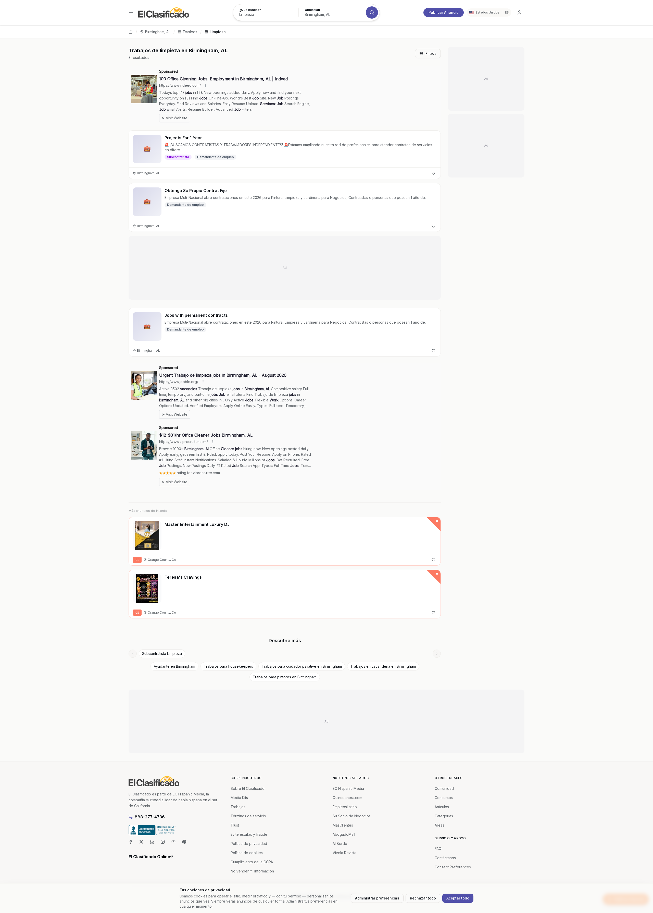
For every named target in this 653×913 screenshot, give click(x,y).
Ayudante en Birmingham (174, 666)
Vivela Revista (344, 853)
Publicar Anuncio (444, 12)
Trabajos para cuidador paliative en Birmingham (302, 666)
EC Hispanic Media (348, 788)
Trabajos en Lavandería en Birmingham (383, 666)
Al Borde (340, 843)
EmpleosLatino (345, 807)
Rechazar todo (423, 898)
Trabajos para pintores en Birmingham (285, 677)
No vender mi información (252, 871)
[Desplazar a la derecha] (437, 654)
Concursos (444, 797)
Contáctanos (445, 858)
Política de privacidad (249, 843)
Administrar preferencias (377, 898)
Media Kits (239, 797)
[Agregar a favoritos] (433, 173)
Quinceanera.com (347, 797)
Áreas (439, 825)
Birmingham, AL (157, 32)
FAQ (438, 848)
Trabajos (238, 807)
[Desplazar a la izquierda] (133, 654)
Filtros (430, 53)
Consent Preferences (453, 867)
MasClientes (343, 825)
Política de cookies (247, 853)
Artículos (442, 807)
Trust (235, 825)
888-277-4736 (150, 816)
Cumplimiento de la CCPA (252, 862)
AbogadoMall (344, 834)
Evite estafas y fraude (249, 834)
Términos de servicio (248, 816)
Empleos (190, 32)
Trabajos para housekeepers (228, 666)
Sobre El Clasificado (248, 788)
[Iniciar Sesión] (519, 12)
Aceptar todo (457, 898)
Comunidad (444, 788)
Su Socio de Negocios (352, 816)
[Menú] (131, 12)
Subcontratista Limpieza (162, 653)
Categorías (444, 816)
